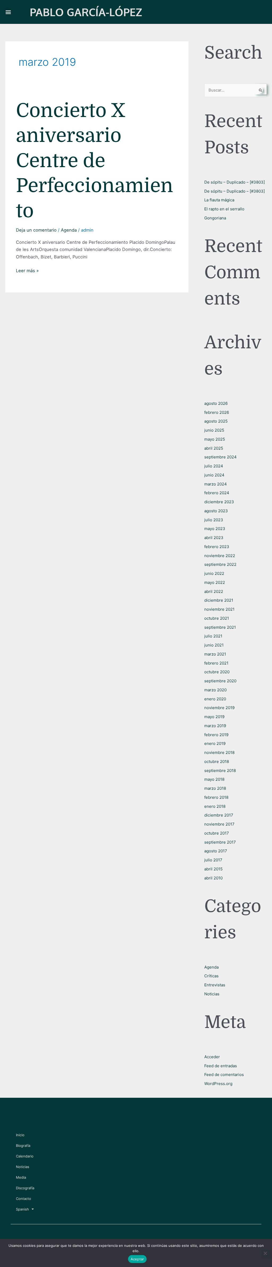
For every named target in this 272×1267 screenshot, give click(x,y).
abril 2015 (213, 868)
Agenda (69, 230)
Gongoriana (215, 217)
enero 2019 (215, 743)
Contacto (23, 1198)
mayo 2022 (214, 582)
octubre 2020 (217, 671)
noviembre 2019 (219, 707)
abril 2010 (213, 877)
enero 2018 (215, 806)
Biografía (23, 1145)
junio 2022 (214, 573)
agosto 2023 (216, 510)
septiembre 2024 (220, 456)
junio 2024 (214, 475)
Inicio (20, 1135)
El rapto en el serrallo (224, 208)
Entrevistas (214, 984)
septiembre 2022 (220, 564)
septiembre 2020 (220, 680)
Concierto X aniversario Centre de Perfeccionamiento (94, 161)
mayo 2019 (214, 716)
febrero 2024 (216, 492)
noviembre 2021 (219, 609)
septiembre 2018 (220, 770)
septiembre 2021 (220, 627)
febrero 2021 (216, 663)
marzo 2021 (215, 654)
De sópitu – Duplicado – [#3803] (234, 182)
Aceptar (137, 1259)
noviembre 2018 (219, 752)
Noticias (211, 993)
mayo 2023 (214, 528)
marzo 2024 (215, 484)
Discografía (25, 1188)
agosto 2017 (215, 850)
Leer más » (27, 270)
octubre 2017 (216, 833)
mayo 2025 (214, 439)
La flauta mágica (219, 199)
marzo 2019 (215, 725)
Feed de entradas (220, 1065)
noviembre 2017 (219, 824)
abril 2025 (213, 448)
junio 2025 (214, 430)
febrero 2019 (216, 734)
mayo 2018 (214, 779)
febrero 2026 (216, 412)
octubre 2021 (216, 618)
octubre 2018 (216, 761)
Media (21, 1177)
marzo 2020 (215, 689)
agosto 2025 (216, 421)
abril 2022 (213, 591)
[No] (265, 1253)
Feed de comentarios (224, 1074)
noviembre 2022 (219, 555)
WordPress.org (218, 1083)
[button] (8, 12)
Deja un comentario (36, 230)
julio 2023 (213, 519)
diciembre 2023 (219, 501)
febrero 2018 (216, 797)
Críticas (211, 975)
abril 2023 (213, 537)
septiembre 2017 (220, 842)
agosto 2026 (216, 403)
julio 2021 (213, 636)
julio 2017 (213, 859)
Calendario (24, 1156)
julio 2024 (213, 465)
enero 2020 (215, 698)
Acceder (212, 1056)
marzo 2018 (215, 788)
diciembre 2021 (218, 600)
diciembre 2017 (218, 815)
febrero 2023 (216, 546)
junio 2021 (214, 645)
